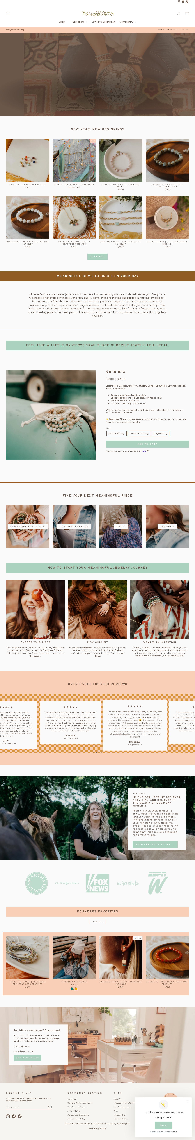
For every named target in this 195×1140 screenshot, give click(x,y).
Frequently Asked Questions (125, 1109)
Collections (78, 21)
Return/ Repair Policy (76, 1125)
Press (116, 1117)
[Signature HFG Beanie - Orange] (76, 994)
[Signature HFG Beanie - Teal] (72, 994)
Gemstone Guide (51, 650)
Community (127, 21)
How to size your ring (122, 1113)
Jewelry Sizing (73, 1117)
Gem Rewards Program (77, 1113)
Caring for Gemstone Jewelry (79, 1109)
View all (97, 257)
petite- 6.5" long (116, 433)
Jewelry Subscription (103, 21)
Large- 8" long (160, 433)
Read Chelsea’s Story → (155, 847)
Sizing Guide (107, 650)
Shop (62, 21)
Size (108, 428)
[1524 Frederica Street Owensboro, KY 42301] (97, 1050)
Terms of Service (121, 1125)
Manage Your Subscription (78, 1120)
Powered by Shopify (97, 1134)
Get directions (27, 1063)
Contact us (71, 1105)
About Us (117, 1105)
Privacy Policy (119, 1120)
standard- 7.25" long (139, 433)
